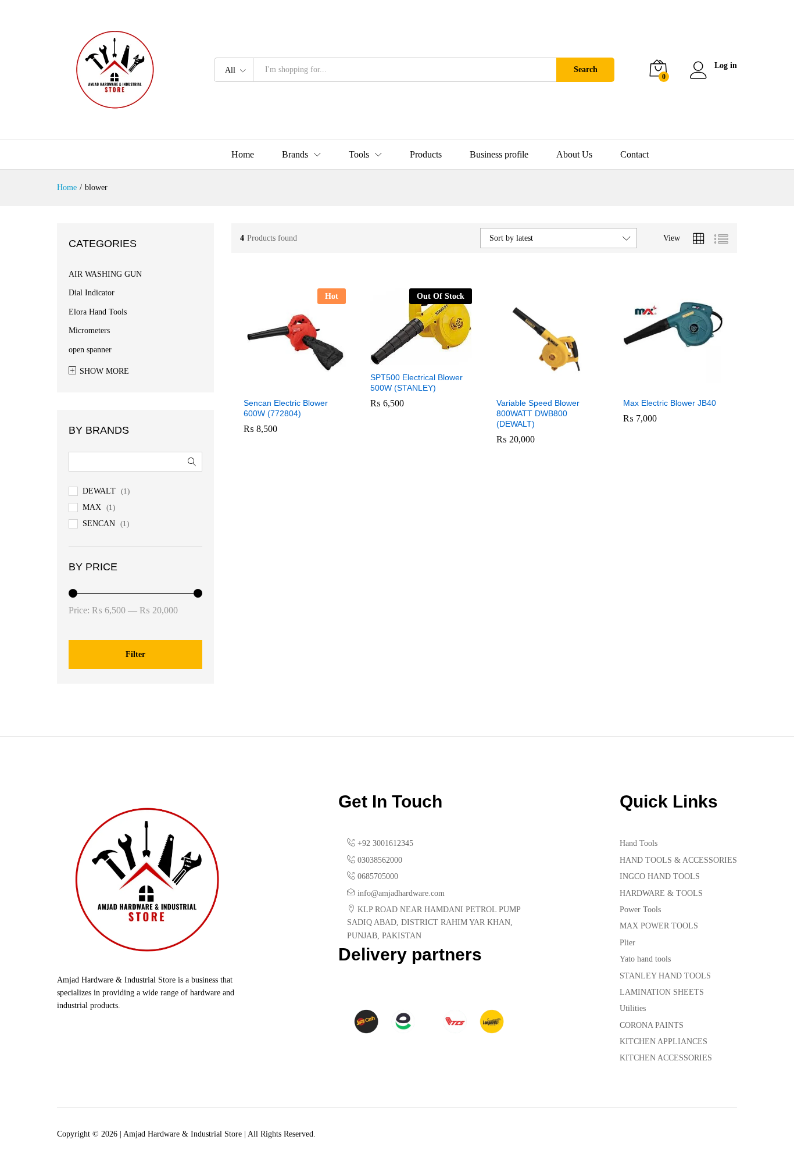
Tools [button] (359, 154)
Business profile (499, 154)
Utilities (633, 1008)
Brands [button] (295, 154)
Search (586, 69)
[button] (281, 384)
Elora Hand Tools (98, 312)
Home (242, 154)
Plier (627, 942)
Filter (135, 654)
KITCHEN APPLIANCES (663, 1041)
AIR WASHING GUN (105, 274)
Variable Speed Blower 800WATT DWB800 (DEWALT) (538, 413)
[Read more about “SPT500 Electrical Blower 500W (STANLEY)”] (407, 358)
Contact (634, 154)
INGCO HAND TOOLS (660, 876)
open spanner (90, 349)
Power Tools (640, 909)
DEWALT (99, 491)
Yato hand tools (645, 959)
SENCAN (99, 523)
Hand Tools (638, 843)
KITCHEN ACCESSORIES (666, 1057)
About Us (574, 154)
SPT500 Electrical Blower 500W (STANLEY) (416, 382)
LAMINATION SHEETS (662, 992)
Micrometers (89, 330)
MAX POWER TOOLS (659, 925)
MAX (92, 507)
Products (426, 154)
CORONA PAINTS (652, 1025)
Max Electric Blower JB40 (669, 403)
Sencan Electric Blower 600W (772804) (286, 408)
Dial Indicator (92, 292)
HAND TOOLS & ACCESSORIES (678, 860)
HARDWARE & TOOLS (661, 893)
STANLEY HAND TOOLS (665, 975)
